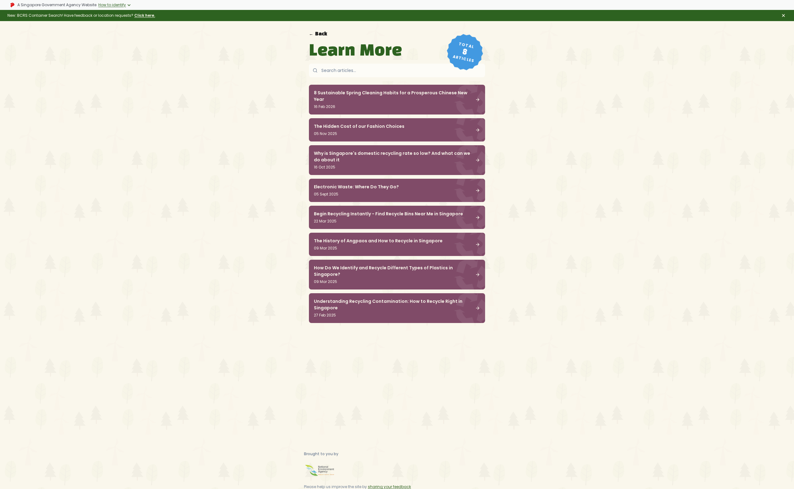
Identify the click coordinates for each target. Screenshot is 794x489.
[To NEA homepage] (319, 470)
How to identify (112, 4)
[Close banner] (783, 15)
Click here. (144, 15)
